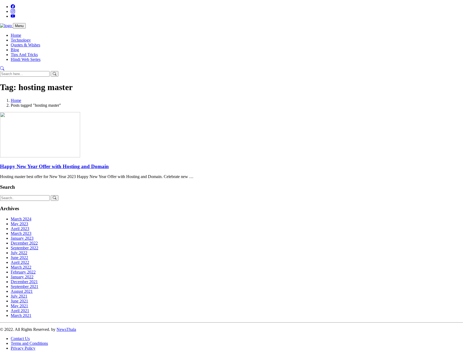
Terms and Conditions (29, 343)
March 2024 (21, 219)
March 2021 (21, 315)
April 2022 (20, 262)
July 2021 (19, 296)
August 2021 (22, 291)
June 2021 (19, 301)
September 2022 (24, 248)
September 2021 (24, 286)
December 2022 (24, 243)
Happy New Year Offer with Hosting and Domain (54, 166)
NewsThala (66, 329)
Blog (15, 49)
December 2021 (24, 281)
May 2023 (19, 223)
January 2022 (22, 277)
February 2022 (23, 272)
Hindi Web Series (25, 59)
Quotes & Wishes (25, 45)
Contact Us (20, 338)
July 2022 (19, 252)
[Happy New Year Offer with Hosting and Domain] (40, 156)
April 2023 (20, 228)
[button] (2, 68)
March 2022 (21, 267)
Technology (21, 40)
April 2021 (20, 310)
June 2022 (19, 257)
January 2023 (22, 238)
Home (16, 35)
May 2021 (19, 306)
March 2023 (21, 233)
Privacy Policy (23, 348)
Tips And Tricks (24, 54)
